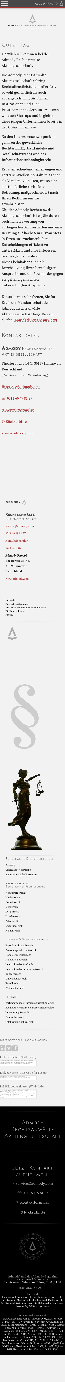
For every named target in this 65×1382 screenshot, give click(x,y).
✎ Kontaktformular (18, 410)
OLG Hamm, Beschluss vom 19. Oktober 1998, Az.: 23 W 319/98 (32, 1336)
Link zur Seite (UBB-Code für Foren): (23, 1073)
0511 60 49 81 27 (15, 533)
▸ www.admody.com (18, 433)
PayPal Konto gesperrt (37, 1306)
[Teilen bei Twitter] (9, 1050)
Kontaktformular (16, 541)
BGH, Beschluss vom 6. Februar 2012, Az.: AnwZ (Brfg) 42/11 (31, 1342)
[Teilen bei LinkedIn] (3, 1050)
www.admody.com (17, 579)
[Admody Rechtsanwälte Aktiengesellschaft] (32, 1259)
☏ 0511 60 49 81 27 (17, 398)
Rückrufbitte (13, 548)
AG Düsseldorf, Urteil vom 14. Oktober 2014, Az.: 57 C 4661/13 (32, 1333)
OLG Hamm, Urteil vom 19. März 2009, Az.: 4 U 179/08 (31, 1346)
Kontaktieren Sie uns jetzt (36, 320)
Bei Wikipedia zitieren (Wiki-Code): (22, 1086)
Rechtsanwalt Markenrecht (16, 1300)
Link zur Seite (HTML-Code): (18, 1057)
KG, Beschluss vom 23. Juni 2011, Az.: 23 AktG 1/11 (33, 1339)
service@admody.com (23, 387)
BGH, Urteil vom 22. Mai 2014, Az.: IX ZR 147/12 (32, 1349)
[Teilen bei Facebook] (15, 1050)
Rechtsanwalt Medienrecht (47, 1300)
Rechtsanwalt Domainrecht (16, 1297)
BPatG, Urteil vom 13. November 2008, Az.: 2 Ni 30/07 (31, 1330)
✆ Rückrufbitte (14, 422)
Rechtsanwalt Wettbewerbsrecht (18, 1303)
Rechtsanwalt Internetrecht (47, 1297)
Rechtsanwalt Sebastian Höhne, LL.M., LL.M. (33, 1282)
